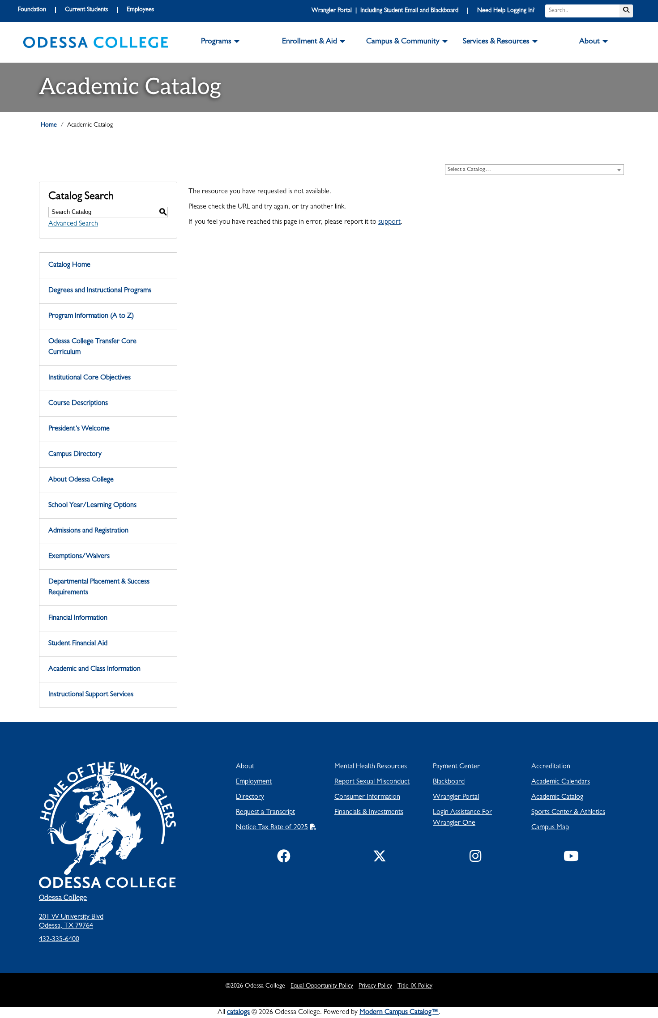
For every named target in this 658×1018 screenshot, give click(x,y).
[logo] (95, 42)
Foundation (32, 10)
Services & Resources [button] (496, 42)
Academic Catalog (557, 797)
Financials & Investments (368, 812)
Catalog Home (69, 265)
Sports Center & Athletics (568, 812)
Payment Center (456, 767)
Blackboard (449, 782)
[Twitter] (380, 858)
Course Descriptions (78, 403)
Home (49, 125)
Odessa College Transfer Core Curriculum (92, 347)
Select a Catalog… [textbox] (469, 170)
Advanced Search (73, 224)
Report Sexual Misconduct (372, 782)
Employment (254, 782)
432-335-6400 (59, 939)
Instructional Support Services (90, 695)
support (389, 222)
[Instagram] (475, 858)
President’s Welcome (79, 429)
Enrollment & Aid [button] (309, 42)
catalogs (238, 1012)
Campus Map (550, 827)
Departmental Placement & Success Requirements (99, 587)
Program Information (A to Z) (91, 316)
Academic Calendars (560, 782)
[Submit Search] (626, 10)
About (245, 767)
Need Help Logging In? (505, 11)
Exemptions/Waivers (79, 556)
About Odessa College (81, 480)
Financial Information (77, 618)
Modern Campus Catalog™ (399, 1012)
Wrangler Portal (456, 797)
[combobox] (534, 169)
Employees (140, 10)
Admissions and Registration (88, 531)
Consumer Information (367, 797)
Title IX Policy (414, 986)
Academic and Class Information (94, 669)
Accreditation (550, 767)
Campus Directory (75, 454)
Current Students (86, 10)
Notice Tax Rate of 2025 (272, 827)
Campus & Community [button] (403, 42)
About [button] (589, 42)
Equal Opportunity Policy (322, 986)
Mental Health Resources (370, 767)
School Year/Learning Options (92, 505)
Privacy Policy (375, 986)
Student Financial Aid (77, 643)
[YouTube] (571, 858)
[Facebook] (284, 858)
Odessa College (63, 898)
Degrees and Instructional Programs (99, 290)
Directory (250, 797)
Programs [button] (216, 42)
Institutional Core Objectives (89, 378)
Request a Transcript (265, 812)
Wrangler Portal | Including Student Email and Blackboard (385, 11)
